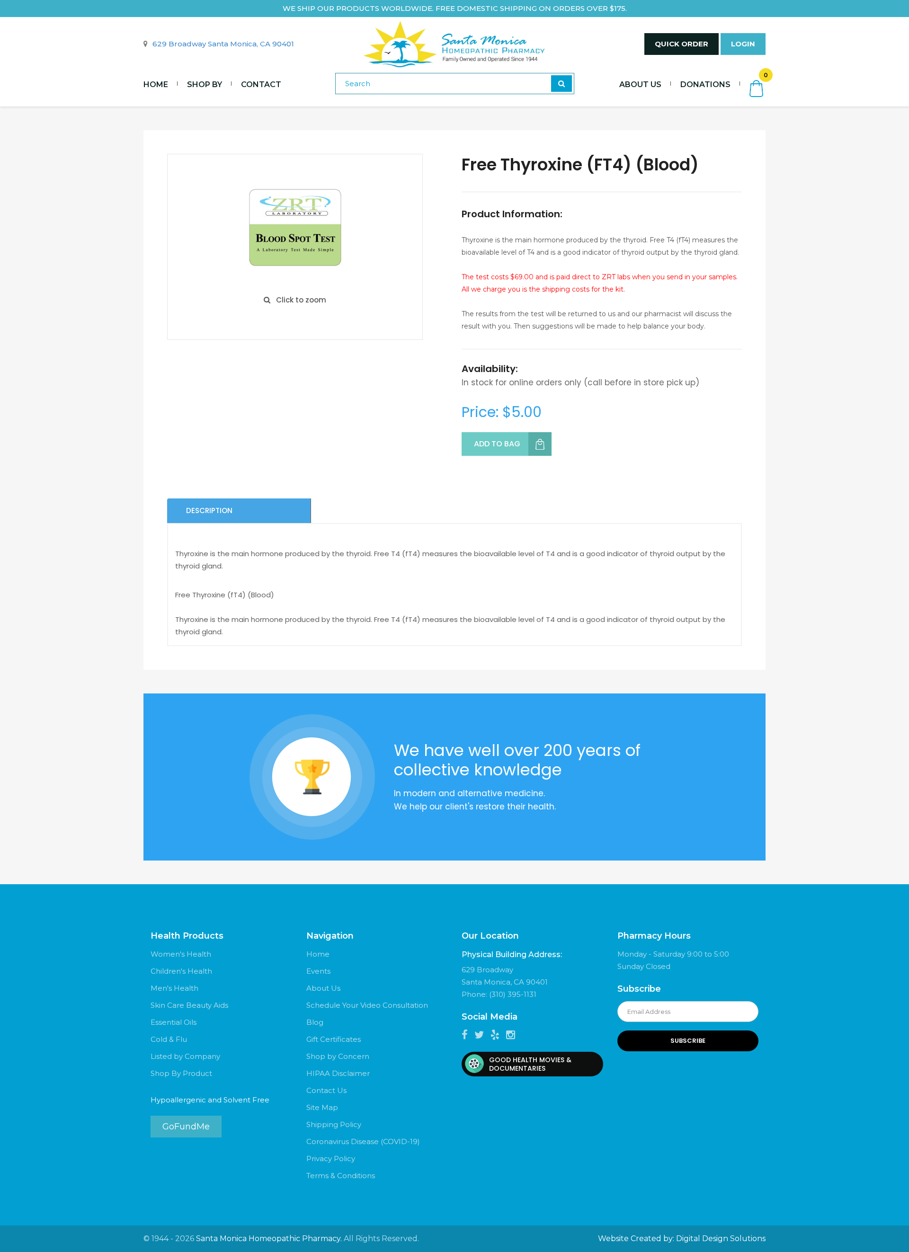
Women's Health (181, 954)
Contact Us (326, 1090)
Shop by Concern (337, 1056)
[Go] (561, 83)
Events (318, 971)
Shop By (204, 84)
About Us (640, 84)
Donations (705, 84)
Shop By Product (181, 1073)
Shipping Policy (333, 1124)
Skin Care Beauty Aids (189, 1005)
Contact (261, 84)
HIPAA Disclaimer (338, 1073)
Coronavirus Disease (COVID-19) (363, 1141)
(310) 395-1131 (512, 994)
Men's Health (174, 988)
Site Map (322, 1107)
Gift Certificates (333, 1039)
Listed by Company (185, 1056)
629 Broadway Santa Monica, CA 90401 (223, 43)
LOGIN (743, 43)
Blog (314, 1022)
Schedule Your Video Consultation (367, 1005)
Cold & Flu (169, 1039)
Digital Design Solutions (721, 1238)
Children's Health (181, 971)
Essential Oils (173, 1022)
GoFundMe (186, 1126)
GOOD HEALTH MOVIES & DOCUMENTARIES (530, 1064)
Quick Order (681, 43)
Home (155, 84)
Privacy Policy (330, 1158)
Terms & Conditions (340, 1175)
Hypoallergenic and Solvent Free (210, 1099)
